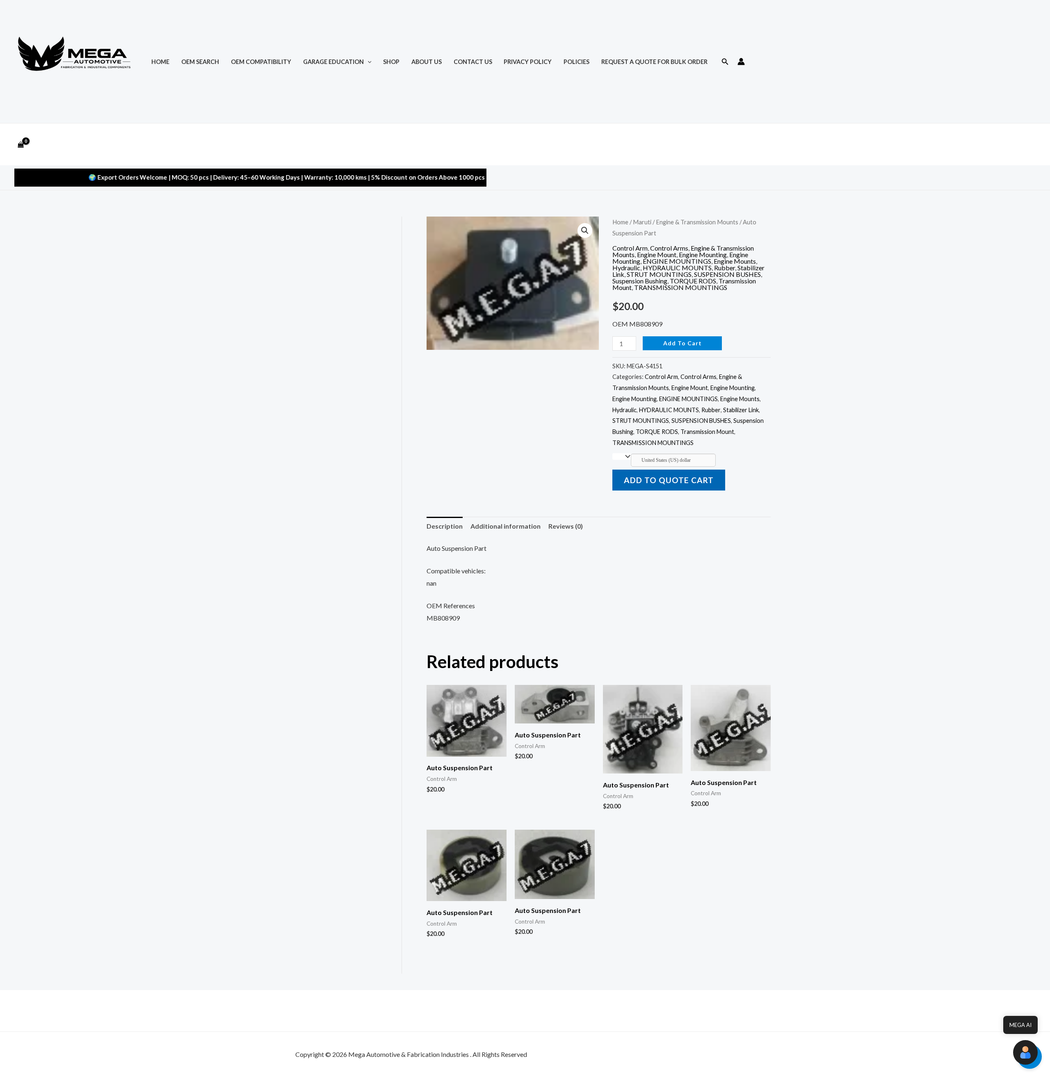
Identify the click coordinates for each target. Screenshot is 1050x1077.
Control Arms (669, 248)
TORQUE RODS (693, 281)
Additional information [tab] (505, 526)
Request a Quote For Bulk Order (654, 61)
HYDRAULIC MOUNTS (677, 268)
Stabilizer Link (741, 409)
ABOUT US (426, 61)
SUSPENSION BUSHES (727, 274)
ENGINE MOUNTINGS (677, 261)
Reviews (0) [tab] (565, 526)
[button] (368, 61)
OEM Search (200, 61)
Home (620, 222)
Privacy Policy (528, 61)
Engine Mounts (735, 261)
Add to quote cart (669, 480)
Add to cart (682, 343)
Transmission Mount (707, 431)
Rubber (724, 268)
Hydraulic (626, 268)
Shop (391, 61)
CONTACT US (473, 61)
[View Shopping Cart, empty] (20, 144)
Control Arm (630, 248)
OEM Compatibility (261, 61)
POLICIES (576, 61)
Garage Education (333, 61)
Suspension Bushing (639, 281)
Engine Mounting (703, 254)
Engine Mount (656, 254)
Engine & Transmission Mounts (697, 222)
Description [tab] (445, 526)
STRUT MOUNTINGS (659, 274)
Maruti (642, 222)
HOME (160, 61)
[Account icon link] (741, 61)
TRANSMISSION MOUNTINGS (680, 287)
